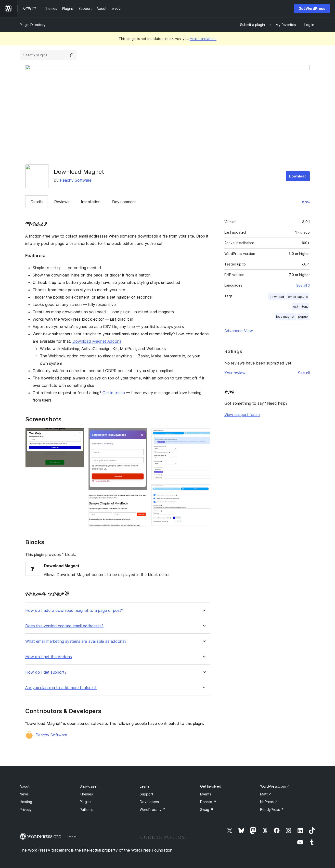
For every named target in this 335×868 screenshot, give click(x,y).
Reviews (61, 201)
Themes (86, 794)
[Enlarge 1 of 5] (77, 434)
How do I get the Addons (48, 656)
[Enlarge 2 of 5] (140, 434)
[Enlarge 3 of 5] (140, 500)
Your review (234, 372)
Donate (208, 802)
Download (298, 176)
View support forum (242, 414)
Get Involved (210, 786)
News (24, 794)
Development (124, 201)
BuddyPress (272, 809)
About (24, 786)
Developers (149, 802)
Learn (144, 786)
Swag (206, 809)
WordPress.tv (153, 809)
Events (205, 794)
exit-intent (300, 306)
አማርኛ (71, 837)
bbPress (269, 802)
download (277, 297)
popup (303, 316)
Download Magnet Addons (96, 341)
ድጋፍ (306, 201)
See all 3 (303, 285)
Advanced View (238, 330)
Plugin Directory (33, 25)
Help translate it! (203, 39)
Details (36, 201)
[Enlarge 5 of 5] (203, 490)
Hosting (26, 802)
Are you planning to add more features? (61, 687)
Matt (266, 794)
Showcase (88, 786)
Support (146, 794)
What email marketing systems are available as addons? (75, 641)
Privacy (26, 809)
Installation (91, 201)
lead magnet (285, 316)
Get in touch (114, 392)
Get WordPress (311, 8)
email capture (298, 297)
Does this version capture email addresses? (64, 626)
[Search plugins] (72, 55)
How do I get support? (45, 672)
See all (304, 372)
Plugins (85, 802)
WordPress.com (275, 786)
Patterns (86, 809)
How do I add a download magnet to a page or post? (74, 610)
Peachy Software (75, 180)
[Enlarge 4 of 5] (203, 434)
